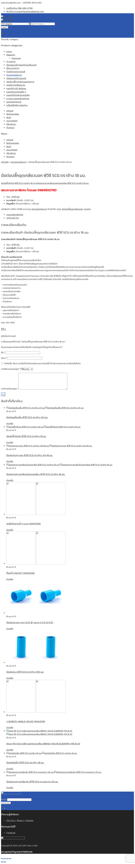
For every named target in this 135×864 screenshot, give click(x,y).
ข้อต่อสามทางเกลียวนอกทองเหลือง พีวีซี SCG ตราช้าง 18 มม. (62, 183)
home (9, 51)
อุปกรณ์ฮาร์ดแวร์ (13, 101)
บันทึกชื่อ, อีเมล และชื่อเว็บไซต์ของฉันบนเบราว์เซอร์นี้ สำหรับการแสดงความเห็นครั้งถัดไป (42, 363)
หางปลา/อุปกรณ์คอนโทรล (17, 98)
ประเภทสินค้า (12, 120)
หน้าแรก (9, 110)
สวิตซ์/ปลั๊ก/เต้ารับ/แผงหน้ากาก (20, 81)
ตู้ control (10, 61)
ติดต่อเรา (10, 127)
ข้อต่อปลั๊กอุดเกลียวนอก (72, 209)
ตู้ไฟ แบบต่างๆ (12, 68)
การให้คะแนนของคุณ (11, 368)
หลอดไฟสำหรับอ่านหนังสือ (18, 95)
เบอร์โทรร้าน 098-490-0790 (19, 8)
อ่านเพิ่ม (9, 423)
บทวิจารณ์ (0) (12, 217)
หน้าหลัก (5, 162)
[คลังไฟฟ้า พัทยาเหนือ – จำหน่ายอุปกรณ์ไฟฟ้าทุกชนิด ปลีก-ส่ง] (7, 17)
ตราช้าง (87, 209)
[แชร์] (5, 858)
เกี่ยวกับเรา (11, 124)
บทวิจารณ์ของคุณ (9, 388)
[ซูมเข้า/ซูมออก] (10, 858)
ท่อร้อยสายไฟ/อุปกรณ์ (16, 78)
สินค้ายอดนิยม (12, 114)
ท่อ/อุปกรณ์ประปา (14, 75)
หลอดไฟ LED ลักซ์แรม (16, 88)
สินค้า (8, 117)
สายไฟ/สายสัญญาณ (15, 85)
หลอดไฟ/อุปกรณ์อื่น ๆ (16, 91)
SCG (59, 209)
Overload (16, 58)
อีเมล (4, 358)
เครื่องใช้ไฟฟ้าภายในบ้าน (17, 105)
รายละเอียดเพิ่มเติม (14, 214)
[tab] (70, 214)
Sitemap (29, 820)
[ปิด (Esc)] (2, 858)
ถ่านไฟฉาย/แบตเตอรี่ (15, 71)
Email (4, 799)
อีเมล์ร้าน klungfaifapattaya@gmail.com (25, 11)
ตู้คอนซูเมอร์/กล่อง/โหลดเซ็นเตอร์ (21, 65)
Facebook (10, 833)
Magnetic (10, 54)
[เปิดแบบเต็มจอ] (7, 858)
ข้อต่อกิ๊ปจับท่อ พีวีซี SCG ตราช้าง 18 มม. (18, 183)
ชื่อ (3, 352)
